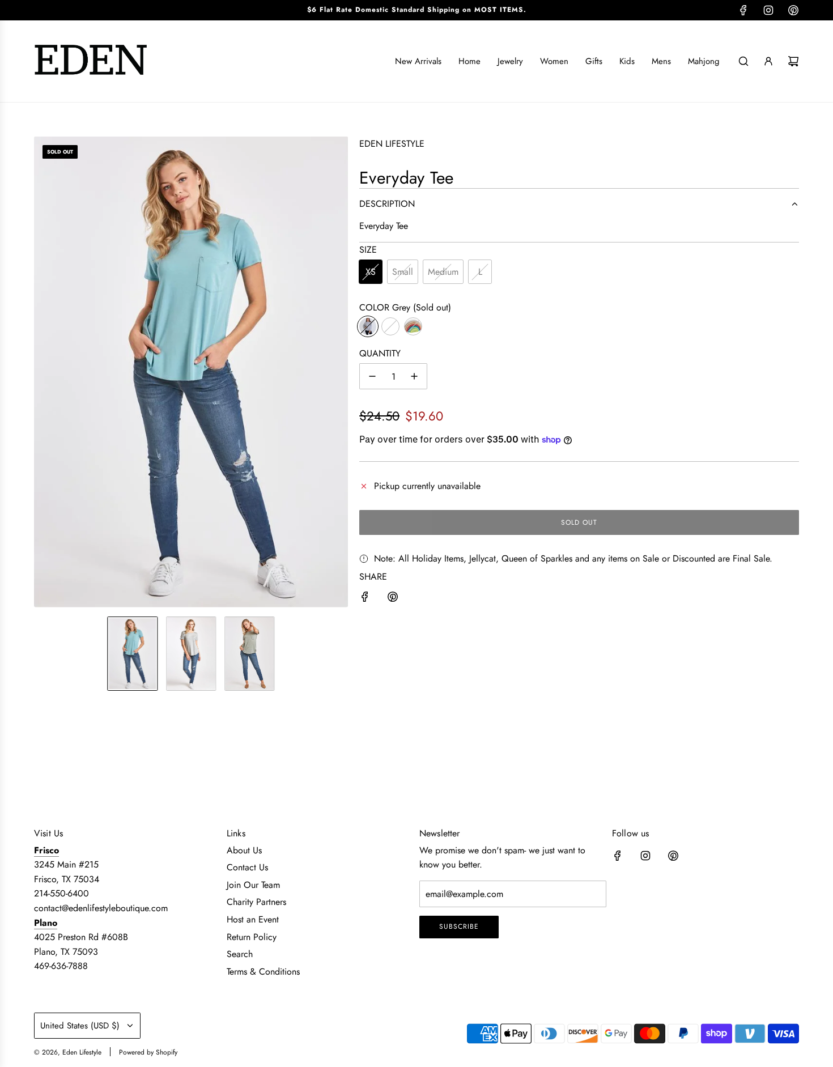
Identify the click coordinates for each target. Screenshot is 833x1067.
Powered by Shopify (148, 1052)
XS (371, 271)
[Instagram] (768, 10)
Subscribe (459, 926)
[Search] (743, 61)
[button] (43, 372)
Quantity (380, 353)
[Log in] (768, 61)
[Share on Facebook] (364, 599)
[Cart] (793, 61)
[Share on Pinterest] (392, 599)
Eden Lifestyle (391, 143)
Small (402, 271)
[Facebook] (743, 10)
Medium (443, 271)
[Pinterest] (793, 10)
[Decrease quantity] (372, 376)
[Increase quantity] (414, 376)
